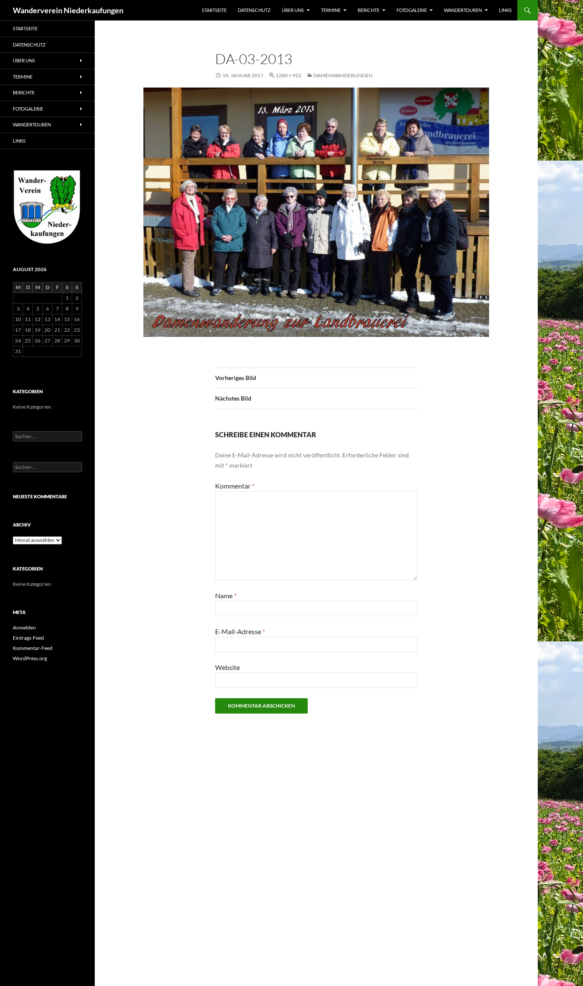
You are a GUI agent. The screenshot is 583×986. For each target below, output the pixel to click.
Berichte (368, 10)
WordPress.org (30, 658)
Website (227, 667)
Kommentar (234, 486)
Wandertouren (463, 10)
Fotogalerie (411, 10)
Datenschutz (254, 10)
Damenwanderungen (343, 75)
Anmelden (24, 627)
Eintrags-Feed (28, 638)
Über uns (293, 10)
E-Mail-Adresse (240, 631)
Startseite (214, 10)
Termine (331, 10)
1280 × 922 (288, 75)
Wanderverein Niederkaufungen (68, 10)
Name (225, 595)
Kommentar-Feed (32, 648)
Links (505, 10)
